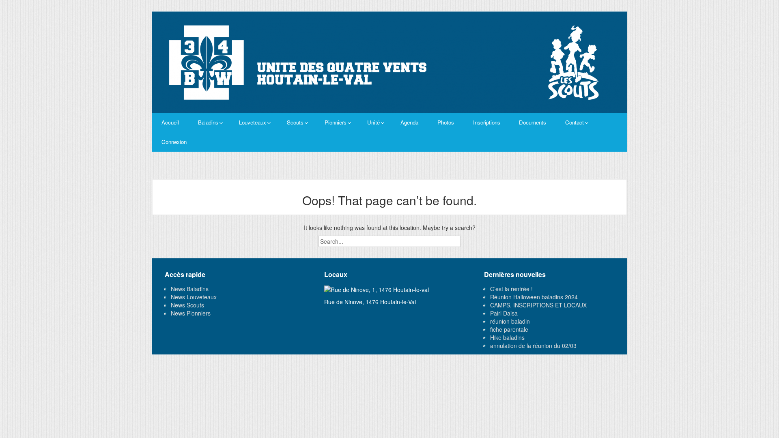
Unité (373, 122)
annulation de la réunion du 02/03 (533, 345)
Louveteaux (252, 122)
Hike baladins (507, 337)
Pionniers (335, 122)
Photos (445, 122)
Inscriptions (486, 122)
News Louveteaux (194, 297)
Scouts (295, 122)
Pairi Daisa (504, 313)
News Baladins (190, 289)
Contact (574, 122)
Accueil (170, 122)
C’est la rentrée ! (511, 289)
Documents (532, 122)
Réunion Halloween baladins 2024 (534, 297)
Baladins (208, 122)
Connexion (174, 142)
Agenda (409, 122)
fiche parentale (509, 329)
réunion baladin (510, 321)
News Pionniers (191, 313)
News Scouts (187, 305)
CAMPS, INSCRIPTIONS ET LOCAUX (538, 305)
